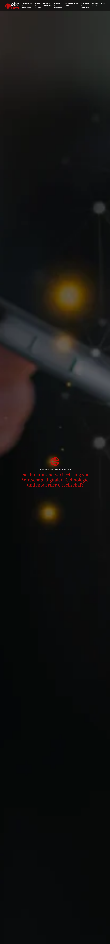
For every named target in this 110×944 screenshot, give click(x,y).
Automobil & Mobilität (85, 6)
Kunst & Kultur (38, 6)
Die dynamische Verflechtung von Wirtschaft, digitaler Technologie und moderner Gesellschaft (55, 480)
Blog (103, 3)
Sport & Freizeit (95, 4)
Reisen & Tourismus (47, 4)
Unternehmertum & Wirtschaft (71, 4)
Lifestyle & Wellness (58, 6)
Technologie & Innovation (27, 6)
